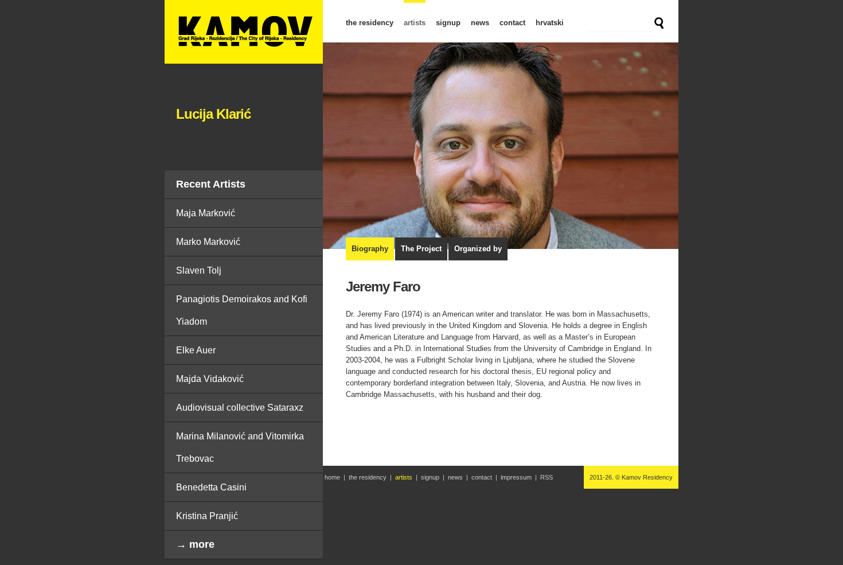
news (480, 22)
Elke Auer (196, 350)
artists (415, 22)
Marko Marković (208, 242)
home (332, 477)
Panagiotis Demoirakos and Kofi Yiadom (241, 310)
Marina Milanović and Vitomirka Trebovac (240, 447)
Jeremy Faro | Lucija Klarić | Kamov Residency (244, 32)
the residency (369, 22)
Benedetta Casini (211, 487)
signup (448, 22)
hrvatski (550, 22)
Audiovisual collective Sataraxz (239, 407)
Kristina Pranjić (207, 516)
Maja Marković (205, 213)
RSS (546, 477)
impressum (516, 477)
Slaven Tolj (198, 270)
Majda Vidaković (210, 379)
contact (512, 22)
